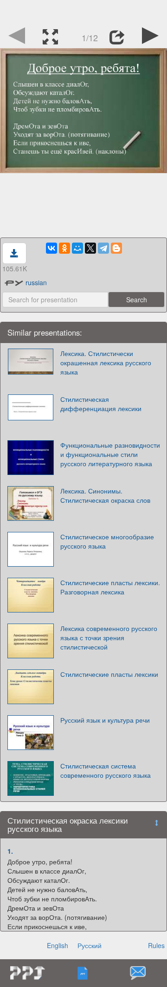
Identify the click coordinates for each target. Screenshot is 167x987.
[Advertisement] (83, 11)
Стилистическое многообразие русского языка (107, 541)
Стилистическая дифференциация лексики (100, 403)
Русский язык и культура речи (105, 720)
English (57, 945)
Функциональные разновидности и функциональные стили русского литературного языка (110, 454)
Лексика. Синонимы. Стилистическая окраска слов (105, 495)
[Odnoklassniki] (64, 248)
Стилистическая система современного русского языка (105, 770)
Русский (89, 945)
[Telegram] (103, 248)
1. (10, 851)
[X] (90, 248)
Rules (156, 945)
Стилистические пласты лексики (109, 674)
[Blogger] (116, 248)
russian (36, 282)
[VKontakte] (51, 248)
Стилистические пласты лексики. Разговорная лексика (110, 587)
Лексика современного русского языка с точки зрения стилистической (108, 637)
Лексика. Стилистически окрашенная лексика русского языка (105, 362)
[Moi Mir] (77, 248)
